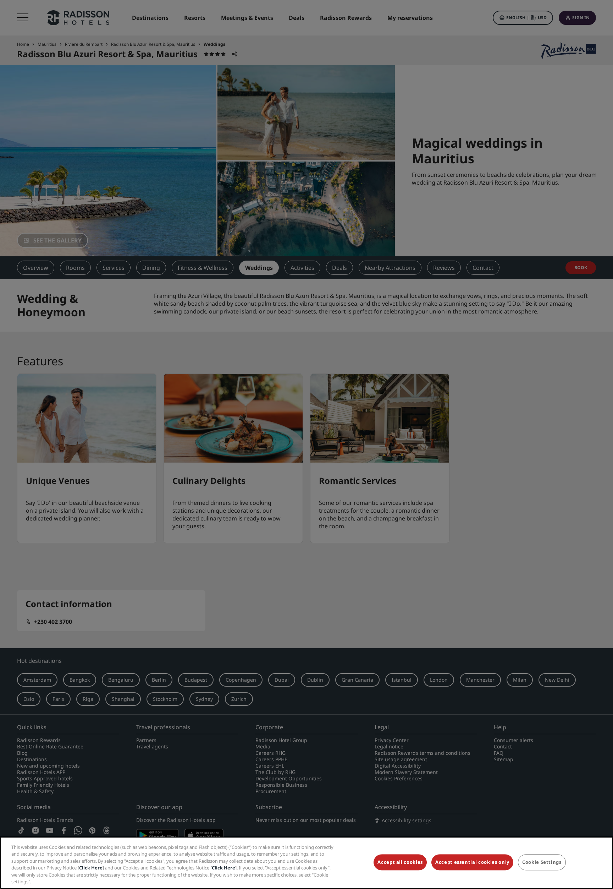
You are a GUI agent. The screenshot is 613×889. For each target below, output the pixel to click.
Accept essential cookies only (472, 862)
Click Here (91, 868)
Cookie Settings (542, 862)
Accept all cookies (400, 862)
